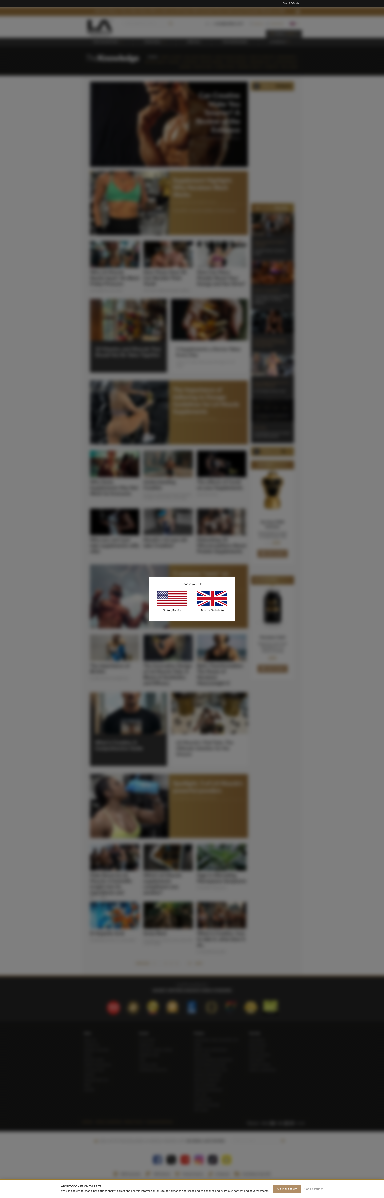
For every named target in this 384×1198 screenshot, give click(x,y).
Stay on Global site (212, 610)
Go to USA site (172, 610)
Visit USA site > (292, 3)
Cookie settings (313, 1189)
